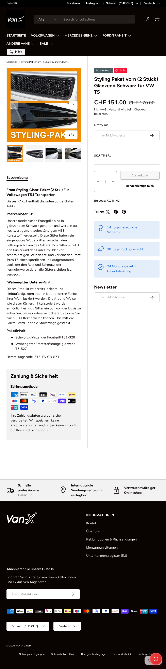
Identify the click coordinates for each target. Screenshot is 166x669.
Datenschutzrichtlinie (63, 654)
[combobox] (84, 19)
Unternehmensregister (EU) (106, 555)
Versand (114, 109)
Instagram (93, 3)
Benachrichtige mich (140, 186)
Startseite (11, 62)
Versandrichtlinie (123, 654)
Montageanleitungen (102, 547)
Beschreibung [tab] (17, 177)
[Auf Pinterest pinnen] (124, 212)
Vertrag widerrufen (149, 654)
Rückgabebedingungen (94, 654)
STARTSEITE (16, 35)
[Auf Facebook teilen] (116, 212)
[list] (44, 105)
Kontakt (92, 523)
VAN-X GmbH (23, 645)
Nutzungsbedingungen (32, 654)
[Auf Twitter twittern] (108, 212)
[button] (157, 19)
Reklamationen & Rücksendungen (111, 539)
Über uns (93, 531)
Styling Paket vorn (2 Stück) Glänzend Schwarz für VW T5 (45, 62)
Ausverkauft (139, 175)
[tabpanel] (43, 272)
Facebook (73, 3)
